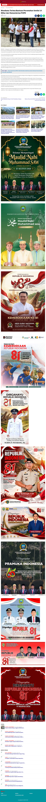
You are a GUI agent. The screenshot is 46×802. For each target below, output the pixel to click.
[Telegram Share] (41, 16)
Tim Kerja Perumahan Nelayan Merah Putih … (14, 767)
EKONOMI (6, 726)
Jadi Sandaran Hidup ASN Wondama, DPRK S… (14, 737)
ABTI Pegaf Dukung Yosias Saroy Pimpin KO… (14, 785)
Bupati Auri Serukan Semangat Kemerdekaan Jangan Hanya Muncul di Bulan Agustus (37, 130)
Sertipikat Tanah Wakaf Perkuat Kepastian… (14, 758)
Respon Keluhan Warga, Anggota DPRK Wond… (14, 727)
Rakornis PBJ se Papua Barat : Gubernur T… (14, 746)
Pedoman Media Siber (19, 795)
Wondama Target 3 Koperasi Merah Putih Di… (14, 741)
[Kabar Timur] (23, 1)
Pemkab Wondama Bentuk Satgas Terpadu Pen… (15, 762)
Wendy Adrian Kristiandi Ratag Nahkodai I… (14, 781)
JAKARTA (6, 757)
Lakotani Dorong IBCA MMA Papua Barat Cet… (14, 772)
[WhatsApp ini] (44, 16)
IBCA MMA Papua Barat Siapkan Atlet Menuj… (14, 776)
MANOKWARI (10, 752)
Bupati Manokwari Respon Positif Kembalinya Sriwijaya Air (11, 99)
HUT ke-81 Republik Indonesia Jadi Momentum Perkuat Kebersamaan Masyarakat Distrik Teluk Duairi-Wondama (23, 117)
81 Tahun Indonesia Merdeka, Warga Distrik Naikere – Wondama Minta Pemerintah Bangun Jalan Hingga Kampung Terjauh (38, 117)
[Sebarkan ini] (36, 16)
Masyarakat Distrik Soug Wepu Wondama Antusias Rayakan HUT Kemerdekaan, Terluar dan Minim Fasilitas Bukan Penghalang (22, 131)
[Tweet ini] (38, 16)
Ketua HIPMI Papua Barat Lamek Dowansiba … (14, 732)
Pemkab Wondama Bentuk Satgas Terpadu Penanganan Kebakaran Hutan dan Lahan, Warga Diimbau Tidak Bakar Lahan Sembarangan (7, 117)
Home (2, 793)
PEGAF (6, 784)
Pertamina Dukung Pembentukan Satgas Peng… (15, 753)
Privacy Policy (4, 795)
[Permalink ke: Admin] (2, 15)
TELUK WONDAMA (11, 726)
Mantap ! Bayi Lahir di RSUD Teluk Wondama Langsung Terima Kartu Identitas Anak (35, 99)
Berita (6, 752)
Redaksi (16, 793)
